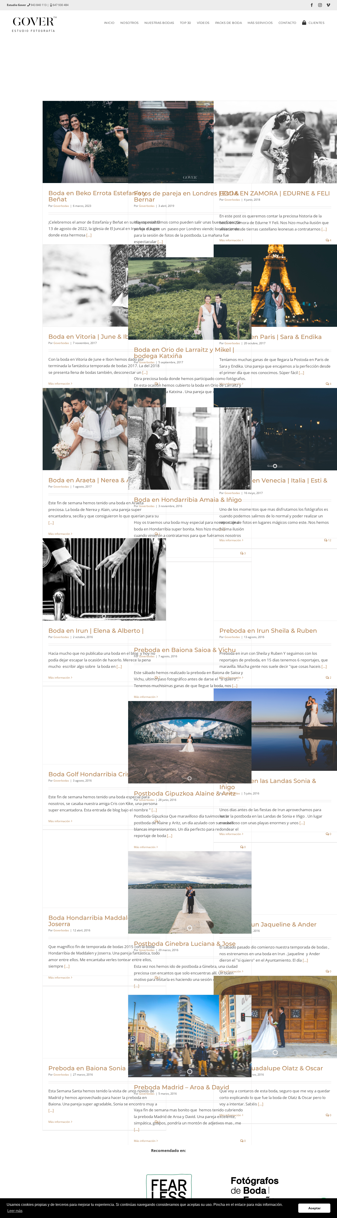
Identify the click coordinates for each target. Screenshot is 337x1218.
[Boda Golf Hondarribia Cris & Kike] (104, 723)
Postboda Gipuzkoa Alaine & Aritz (185, 793)
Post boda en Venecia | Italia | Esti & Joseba (273, 483)
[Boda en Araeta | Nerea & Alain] (104, 429)
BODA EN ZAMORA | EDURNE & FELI (274, 193)
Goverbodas (61, 206)
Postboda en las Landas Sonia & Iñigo (267, 784)
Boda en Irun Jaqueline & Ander (268, 924)
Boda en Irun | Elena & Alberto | (96, 630)
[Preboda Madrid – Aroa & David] (189, 1036)
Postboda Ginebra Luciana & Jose (185, 943)
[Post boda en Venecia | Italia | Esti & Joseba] (275, 429)
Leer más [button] (14, 1211)
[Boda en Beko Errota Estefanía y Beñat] (104, 142)
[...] (89, 235)
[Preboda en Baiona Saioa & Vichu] (189, 599)
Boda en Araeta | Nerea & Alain (95, 480)
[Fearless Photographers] (168, 1163)
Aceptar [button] (314, 1208)
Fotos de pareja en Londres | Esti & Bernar (186, 196)
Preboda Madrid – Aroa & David (181, 1087)
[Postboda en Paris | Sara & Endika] (275, 285)
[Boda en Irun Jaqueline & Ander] (275, 873)
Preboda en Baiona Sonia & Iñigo (98, 1068)
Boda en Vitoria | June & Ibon (92, 336)
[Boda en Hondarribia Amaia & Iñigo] (189, 448)
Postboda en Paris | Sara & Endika (270, 337)
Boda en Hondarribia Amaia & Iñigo (188, 499)
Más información (230, 240)
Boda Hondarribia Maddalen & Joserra (94, 921)
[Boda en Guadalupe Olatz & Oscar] (275, 1017)
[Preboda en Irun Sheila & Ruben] (275, 579)
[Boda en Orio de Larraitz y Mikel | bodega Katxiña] (189, 298)
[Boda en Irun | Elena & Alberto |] (104, 579)
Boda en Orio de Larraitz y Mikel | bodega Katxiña (184, 353)
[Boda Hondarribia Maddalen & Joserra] (104, 866)
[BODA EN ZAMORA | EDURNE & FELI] (275, 142)
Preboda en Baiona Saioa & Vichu (185, 650)
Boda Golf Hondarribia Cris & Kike (99, 774)
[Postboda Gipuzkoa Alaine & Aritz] (189, 742)
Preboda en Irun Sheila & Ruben (268, 630)
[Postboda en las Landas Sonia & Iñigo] (275, 729)
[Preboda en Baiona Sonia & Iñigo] (104, 1017)
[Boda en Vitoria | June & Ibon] (104, 285)
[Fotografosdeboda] (255, 1157)
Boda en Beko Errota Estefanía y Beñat (97, 196)
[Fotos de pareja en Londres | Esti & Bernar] (189, 142)
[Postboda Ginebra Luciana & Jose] (189, 892)
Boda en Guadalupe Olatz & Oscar (271, 1068)
